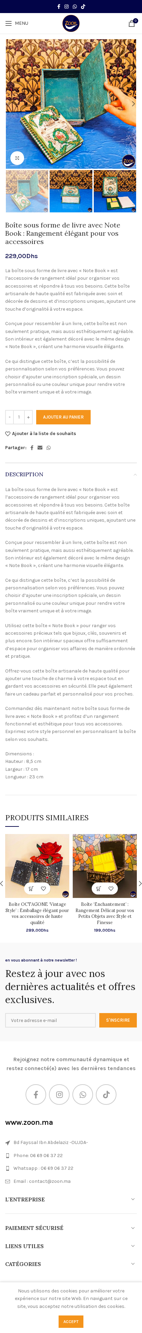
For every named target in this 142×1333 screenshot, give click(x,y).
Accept (71, 1321)
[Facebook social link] (58, 6)
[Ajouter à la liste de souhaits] (43, 888)
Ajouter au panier (63, 417)
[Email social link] (40, 447)
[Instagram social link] (66, 6)
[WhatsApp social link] (75, 6)
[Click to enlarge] (17, 158)
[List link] (71, 1155)
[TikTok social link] (83, 6)
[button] (31, 888)
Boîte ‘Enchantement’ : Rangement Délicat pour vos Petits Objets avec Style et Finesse (104, 913)
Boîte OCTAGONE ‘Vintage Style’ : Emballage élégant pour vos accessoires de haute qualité (37, 913)
